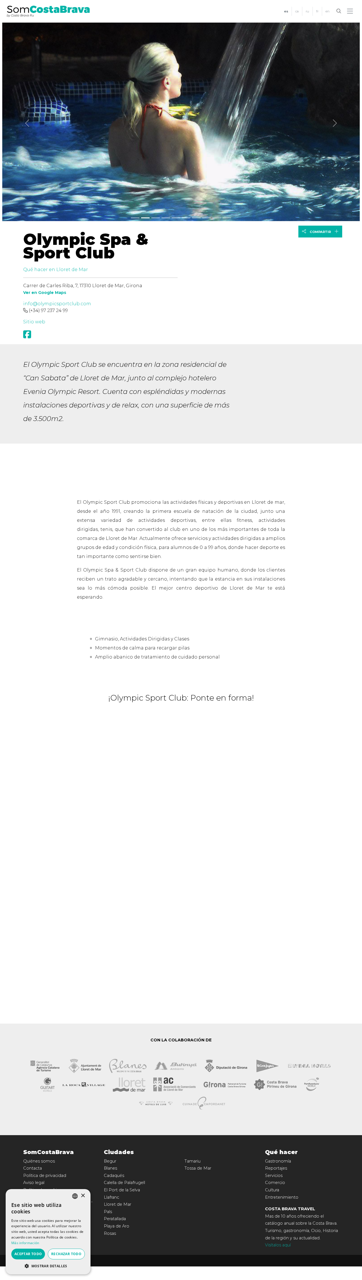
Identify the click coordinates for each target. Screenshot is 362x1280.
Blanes (110, 1168)
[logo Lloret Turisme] (129, 1084)
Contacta (32, 1168)
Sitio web (34, 321)
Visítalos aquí (278, 1245)
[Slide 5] (186, 218)
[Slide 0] (135, 218)
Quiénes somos (39, 1161)
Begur (110, 1161)
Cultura (272, 1189)
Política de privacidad (44, 1175)
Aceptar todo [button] (28, 1253)
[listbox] (75, 1196)
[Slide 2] (155, 218)
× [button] (83, 1196)
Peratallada (115, 1218)
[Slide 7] (206, 218)
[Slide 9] (227, 218)
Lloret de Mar (117, 1204)
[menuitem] (286, 11)
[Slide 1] (145, 218)
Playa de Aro (116, 1226)
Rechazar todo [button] (66, 1253)
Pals (108, 1211)
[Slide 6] (196, 218)
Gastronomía (278, 1161)
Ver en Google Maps (44, 292)
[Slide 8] (216, 218)
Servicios (274, 1175)
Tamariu (192, 1161)
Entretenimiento (281, 1197)
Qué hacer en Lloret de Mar (55, 269)
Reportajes (276, 1168)
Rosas (110, 1233)
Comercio (275, 1182)
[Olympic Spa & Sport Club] (181, 120)
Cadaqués (114, 1175)
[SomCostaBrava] (48, 11)
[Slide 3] (165, 218)
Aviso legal (33, 1182)
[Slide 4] (176, 218)
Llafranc (111, 1197)
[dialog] (48, 1231)
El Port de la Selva (122, 1189)
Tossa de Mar (197, 1168)
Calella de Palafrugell (124, 1182)
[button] (351, 11)
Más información (25, 1242)
